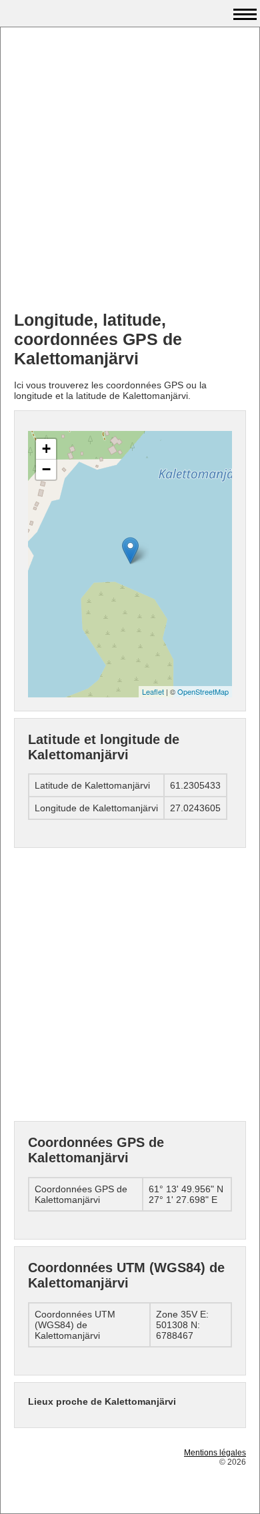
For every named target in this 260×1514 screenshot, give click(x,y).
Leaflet (153, 691)
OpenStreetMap (203, 691)
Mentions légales (215, 1452)
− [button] (46, 469)
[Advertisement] (130, 170)
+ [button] (46, 448)
